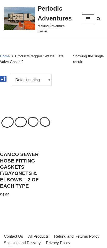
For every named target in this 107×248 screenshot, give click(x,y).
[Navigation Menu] (88, 18)
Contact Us (13, 236)
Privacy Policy (58, 242)
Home (5, 56)
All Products (38, 236)
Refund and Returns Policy (76, 236)
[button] (99, 19)
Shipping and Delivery (22, 242)
